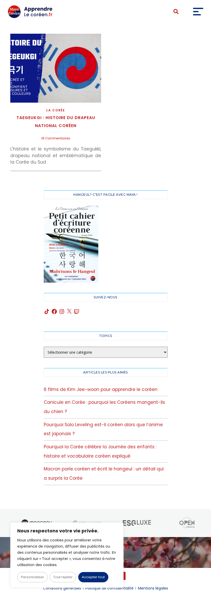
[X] (69, 311)
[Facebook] (54, 311)
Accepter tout (93, 577)
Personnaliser (32, 577)
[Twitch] (77, 311)
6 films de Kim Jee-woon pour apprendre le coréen (100, 389)
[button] (176, 11)
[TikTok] (47, 311)
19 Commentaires (55, 138)
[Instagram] (62, 311)
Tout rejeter (63, 577)
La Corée (55, 110)
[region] (67, 555)
